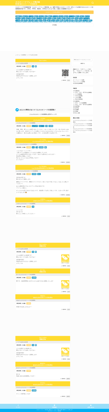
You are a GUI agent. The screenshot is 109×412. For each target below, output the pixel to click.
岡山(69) (57, 20)
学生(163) (49, 18)
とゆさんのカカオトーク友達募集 (25, 203)
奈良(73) (40, 20)
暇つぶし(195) (39, 18)
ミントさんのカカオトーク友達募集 (26, 144)
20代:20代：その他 (21, 66)
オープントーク (77, 80)
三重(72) (48, 20)
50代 (74, 109)
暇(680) (46, 16)
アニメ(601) (55, 16)
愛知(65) (76, 20)
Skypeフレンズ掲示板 (83, 71)
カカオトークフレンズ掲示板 (27, 3)
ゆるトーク (41, 126)
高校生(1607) (25, 16)
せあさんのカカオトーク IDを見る (43, 297)
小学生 (77, 97)
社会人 (39, 174)
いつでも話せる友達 (22, 63)
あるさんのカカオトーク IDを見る (43, 365)
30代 (74, 106)
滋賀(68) (61, 20)
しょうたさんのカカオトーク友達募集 (27, 171)
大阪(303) (82, 16)
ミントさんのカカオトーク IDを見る (42, 141)
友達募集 (29, 66)
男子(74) (36, 20)
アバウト (18, 407)
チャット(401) (72, 16)
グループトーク (77, 81)
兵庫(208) (33, 18)
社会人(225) (28, 18)
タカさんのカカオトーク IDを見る (43, 384)
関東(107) (63, 18)
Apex (33, 147)
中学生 (77, 95)
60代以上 (75, 113)
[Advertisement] (34, 39)
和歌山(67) (66, 20)
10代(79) (26, 20)
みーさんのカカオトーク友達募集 (25, 274)
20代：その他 (79, 103)
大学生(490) (61, 16)
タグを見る (54, 24)
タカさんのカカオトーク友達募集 (25, 387)
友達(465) (66, 16)
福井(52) (80, 20)
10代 (74, 90)
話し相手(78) (31, 20)
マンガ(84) (18, 20)
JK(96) (72, 18)
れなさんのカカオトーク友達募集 (82, 128)
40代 (74, 108)
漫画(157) (54, 18)
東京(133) (59, 18)
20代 (74, 101)
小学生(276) (18, 18)
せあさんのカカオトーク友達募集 (25, 300)
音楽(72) (44, 20)
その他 (77, 94)
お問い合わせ (90, 407)
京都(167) (45, 18)
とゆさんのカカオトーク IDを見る (43, 200)
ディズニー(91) (86, 18)
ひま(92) (81, 18)
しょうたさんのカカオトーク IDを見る (43, 168)
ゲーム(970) (31, 16)
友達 (33, 66)
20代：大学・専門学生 (81, 104)
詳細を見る (43, 246)
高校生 (77, 99)
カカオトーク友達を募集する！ (54, 12)
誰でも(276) (87, 16)
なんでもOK (35, 126)
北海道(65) (71, 20)
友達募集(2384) (19, 16)
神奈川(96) (68, 18)
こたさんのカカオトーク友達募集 (25, 123)
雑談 (46, 147)
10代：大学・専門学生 (81, 92)
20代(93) (76, 18)
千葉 (37, 147)
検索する (83, 63)
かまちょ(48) (85, 20)
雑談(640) (50, 16)
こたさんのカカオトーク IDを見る (43, 120)
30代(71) (53, 20)
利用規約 (54, 407)
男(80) (22, 20)
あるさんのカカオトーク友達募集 (25, 367)
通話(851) (36, 16)
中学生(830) (41, 16)
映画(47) (90, 20)
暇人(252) (23, 18)
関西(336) (77, 16)
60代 (74, 111)
